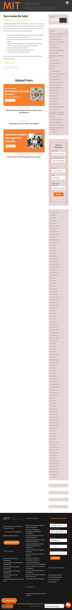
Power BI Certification (56, 119)
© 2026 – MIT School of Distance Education (25, 604)
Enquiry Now (10, 600)
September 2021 (54, 362)
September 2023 (54, 305)
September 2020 (54, 392)
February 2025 (54, 259)
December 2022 (54, 329)
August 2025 (53, 242)
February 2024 (54, 291)
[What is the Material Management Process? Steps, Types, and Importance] (24, 94)
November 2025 (54, 234)
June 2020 (53, 400)
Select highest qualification (55, 184)
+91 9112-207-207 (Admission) (13, 532)
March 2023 (53, 321)
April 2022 (53, 351)
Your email (55, 168)
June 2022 (53, 346)
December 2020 (54, 384)
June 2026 (53, 215)
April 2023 (53, 319)
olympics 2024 (54, 96)
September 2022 (54, 338)
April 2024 (53, 286)
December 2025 (54, 231)
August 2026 (53, 212)
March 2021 (53, 379)
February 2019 (54, 441)
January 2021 (54, 381)
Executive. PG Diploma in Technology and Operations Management (33, 531)
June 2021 (53, 370)
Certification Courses (56, 39)
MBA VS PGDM (54, 90)
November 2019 (54, 420)
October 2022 (54, 335)
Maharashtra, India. (9, 528)
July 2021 (53, 368)
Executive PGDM (55, 63)
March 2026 (53, 223)
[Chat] (68, 605)
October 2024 (54, 269)
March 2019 (53, 439)
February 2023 (54, 324)
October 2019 (54, 422)
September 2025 (54, 239)
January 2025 (54, 261)
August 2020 (53, 395)
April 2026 (53, 220)
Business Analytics (55, 36)
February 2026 (54, 226)
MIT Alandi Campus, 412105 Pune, (13, 526)
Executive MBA (54, 60)
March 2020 (53, 409)
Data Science (53, 45)
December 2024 (54, 264)
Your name (55, 151)
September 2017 (54, 474)
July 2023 (53, 310)
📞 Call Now (7, 606)
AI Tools (52, 31)
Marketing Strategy (55, 85)
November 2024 (54, 267)
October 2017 (54, 471)
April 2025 (53, 253)
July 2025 (53, 245)
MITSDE (8, 20)
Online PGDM (54, 104)
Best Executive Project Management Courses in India (24, 157)
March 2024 (53, 289)
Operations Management (57, 106)
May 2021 (53, 373)
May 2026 (53, 218)
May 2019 (53, 436)
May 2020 (53, 403)
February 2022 (54, 354)
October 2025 (54, 237)
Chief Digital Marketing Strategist (35, 579)
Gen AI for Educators (54, 579)
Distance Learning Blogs (11, 67)
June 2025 (53, 248)
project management (56, 122)
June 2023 (53, 313)
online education (54, 98)
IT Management (54, 76)
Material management (56, 87)
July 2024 (53, 278)
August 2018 (53, 455)
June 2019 (53, 433)
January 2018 (54, 463)
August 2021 (53, 365)
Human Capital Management (58, 74)
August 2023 (53, 308)
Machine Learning (55, 79)
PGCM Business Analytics (55, 575)
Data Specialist (52, 582)
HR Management (54, 71)
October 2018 (54, 450)
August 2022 (53, 340)
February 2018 (54, 461)
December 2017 (54, 466)
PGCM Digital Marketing (55, 577)
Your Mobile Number (57, 158)
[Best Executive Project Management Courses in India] (24, 140)
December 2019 (54, 417)
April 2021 (53, 376)
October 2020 (54, 390)
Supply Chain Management (57, 125)
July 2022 (53, 343)
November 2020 (54, 387)
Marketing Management (56, 82)
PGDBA (52, 116)
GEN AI (52, 68)
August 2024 (53, 275)
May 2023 (53, 316)
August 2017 (53, 477)
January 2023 (54, 327)
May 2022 (53, 349)
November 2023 (54, 299)
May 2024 (53, 283)
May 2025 (53, 250)
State (53, 175)
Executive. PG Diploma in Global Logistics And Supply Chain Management (35, 545)
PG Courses (53, 109)
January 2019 (54, 444)
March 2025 (53, 256)
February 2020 (54, 411)
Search (52, 17)
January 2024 (54, 294)
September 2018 (54, 452)
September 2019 (54, 425)
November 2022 (54, 332)
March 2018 (53, 458)
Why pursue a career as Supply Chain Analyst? (24, 123)
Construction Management (57, 42)
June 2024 (53, 280)
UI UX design (53, 132)
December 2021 (54, 360)
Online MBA (53, 101)
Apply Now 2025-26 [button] (11, 542)
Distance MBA (54, 53)
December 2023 (54, 297)
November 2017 (54, 469)
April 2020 (53, 406)
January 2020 (54, 414)
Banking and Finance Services (58, 34)
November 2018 (54, 447)
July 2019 (53, 430)
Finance (52, 65)
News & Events (54, 93)
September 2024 (54, 272)
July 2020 (53, 398)
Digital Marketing (55, 47)
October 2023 (54, 302)
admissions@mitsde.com (12, 535)
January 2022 (54, 357)
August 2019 (53, 428)
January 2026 (54, 228)
